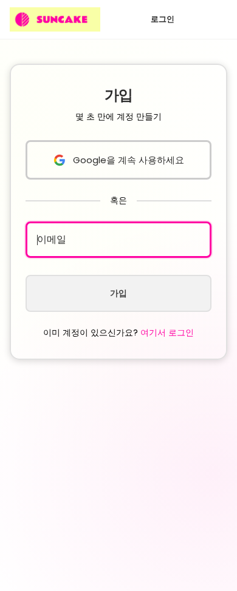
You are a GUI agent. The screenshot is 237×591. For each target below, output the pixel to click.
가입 (118, 293)
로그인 (162, 19)
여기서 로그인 (167, 332)
